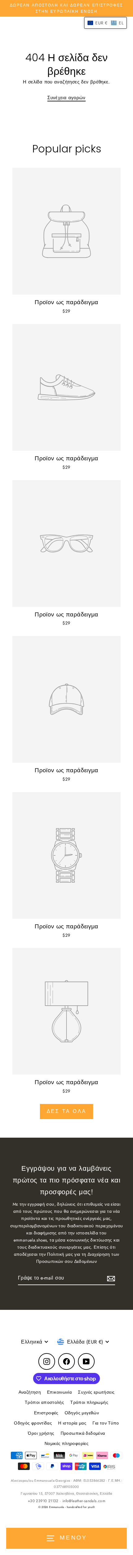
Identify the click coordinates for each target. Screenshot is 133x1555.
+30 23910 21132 (43, 1501)
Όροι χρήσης (41, 1433)
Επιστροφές (46, 1413)
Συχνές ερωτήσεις (96, 1392)
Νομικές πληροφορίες (66, 1443)
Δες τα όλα (66, 1111)
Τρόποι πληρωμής (89, 1402)
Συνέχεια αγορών (66, 97)
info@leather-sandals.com (83, 1501)
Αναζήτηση (30, 1392)
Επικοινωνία (59, 1392)
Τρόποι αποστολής (44, 1402)
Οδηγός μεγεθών (82, 1413)
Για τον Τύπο (105, 1423)
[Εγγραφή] (110, 1278)
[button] (105, 22)
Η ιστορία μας (72, 1423)
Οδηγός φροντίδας (33, 1423)
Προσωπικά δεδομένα (83, 1433)
